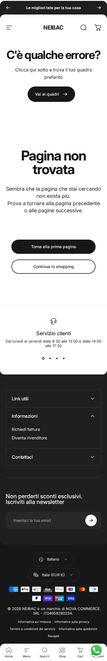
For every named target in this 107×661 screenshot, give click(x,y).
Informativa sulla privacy (71, 622)
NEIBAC (53, 27)
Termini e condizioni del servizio (32, 629)
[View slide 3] (57, 358)
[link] (51, 94)
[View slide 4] (63, 358)
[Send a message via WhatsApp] (96, 650)
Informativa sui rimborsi (34, 622)
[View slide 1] (43, 358)
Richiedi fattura (26, 429)
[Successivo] (99, 8)
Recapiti (53, 636)
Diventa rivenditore (29, 437)
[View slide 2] (50, 358)
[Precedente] (8, 8)
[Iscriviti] (91, 520)
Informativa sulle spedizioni (78, 629)
